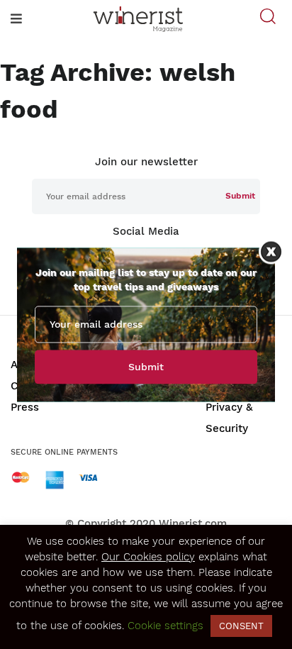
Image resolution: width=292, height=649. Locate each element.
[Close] (271, 251)
